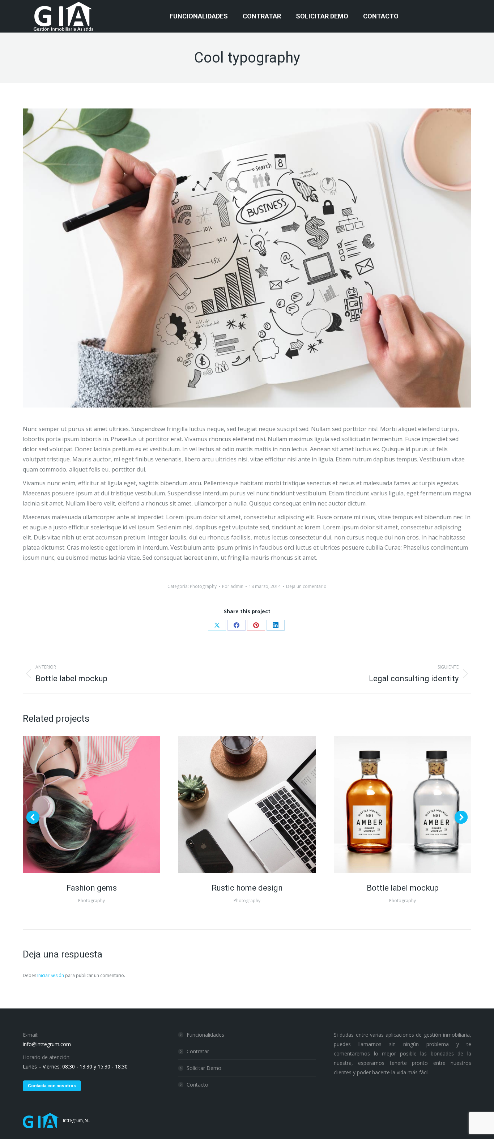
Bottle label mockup (403, 887)
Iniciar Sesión (51, 975)
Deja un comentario (306, 586)
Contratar (198, 1051)
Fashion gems (92, 887)
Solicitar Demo (204, 1068)
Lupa (82, 804)
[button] (32, 817)
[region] (94, 1078)
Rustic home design (247, 887)
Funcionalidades (205, 1034)
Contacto (197, 1084)
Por (232, 586)
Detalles (101, 804)
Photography (203, 586)
